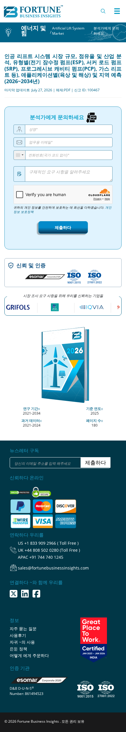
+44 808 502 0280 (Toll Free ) (52, 550)
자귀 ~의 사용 (22, 642)
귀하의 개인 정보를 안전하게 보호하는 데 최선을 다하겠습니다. (62, 209)
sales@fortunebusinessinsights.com (53, 568)
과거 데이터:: (31, 420)
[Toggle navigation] (116, 11)
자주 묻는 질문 (23, 628)
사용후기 (18, 635)
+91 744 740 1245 (46, 557)
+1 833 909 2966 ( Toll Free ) (51, 543)
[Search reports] (103, 11)
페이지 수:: (94, 420)
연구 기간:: (31, 408)
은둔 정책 (18, 648)
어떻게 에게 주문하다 (29, 655)
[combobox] (19, 155)
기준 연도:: (94, 408)
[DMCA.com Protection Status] (20, 490)
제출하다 (63, 227)
